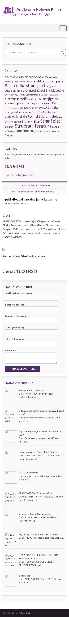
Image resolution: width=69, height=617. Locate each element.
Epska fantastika (33, 95)
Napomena (10, 350)
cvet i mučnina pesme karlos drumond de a (33, 191)
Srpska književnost (13, 122)
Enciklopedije (55, 90)
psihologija (11, 116)
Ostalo (52, 107)
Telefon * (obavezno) (16, 316)
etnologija (54, 95)
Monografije (19, 108)
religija (23, 116)
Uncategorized (38, 131)
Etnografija (45, 95)
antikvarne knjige (39, 76)
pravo (54, 112)
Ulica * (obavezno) (14, 339)
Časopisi (9, 135)
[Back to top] (62, 610)
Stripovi (9, 126)
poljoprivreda (27, 112)
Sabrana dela (49, 116)
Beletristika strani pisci (25, 85)
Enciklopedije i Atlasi (15, 94)
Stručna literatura (33, 126)
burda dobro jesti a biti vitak (36, 185)
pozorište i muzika (42, 112)
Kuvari (56, 103)
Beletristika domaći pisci (44, 81)
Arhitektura (20, 81)
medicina (9, 108)
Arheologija (9, 82)
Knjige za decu (41, 103)
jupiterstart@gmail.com (19, 175)
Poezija (9, 112)
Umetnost (23, 131)
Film (60, 95)
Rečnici (32, 116)
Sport (61, 117)
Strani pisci (51, 121)
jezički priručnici (36, 99)
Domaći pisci (33, 90)
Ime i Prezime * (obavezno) (19, 293)
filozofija (11, 99)
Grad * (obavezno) (14, 327)
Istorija (22, 99)
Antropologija (54, 77)
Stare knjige (30, 121)
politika (17, 112)
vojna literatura (52, 131)
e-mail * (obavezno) (15, 304)
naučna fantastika (35, 108)
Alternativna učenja (16, 77)
